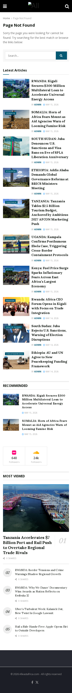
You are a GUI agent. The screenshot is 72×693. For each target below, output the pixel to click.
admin (37, 104)
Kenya (9, 269)
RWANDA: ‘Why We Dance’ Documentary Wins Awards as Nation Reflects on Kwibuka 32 (41, 591)
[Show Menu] (5, 6)
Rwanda (10, 82)
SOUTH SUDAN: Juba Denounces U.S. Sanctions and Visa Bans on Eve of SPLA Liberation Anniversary (49, 148)
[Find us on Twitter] (37, 682)
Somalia (10, 113)
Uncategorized (14, 354)
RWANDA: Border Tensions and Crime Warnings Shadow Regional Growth (39, 572)
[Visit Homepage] (35, 6)
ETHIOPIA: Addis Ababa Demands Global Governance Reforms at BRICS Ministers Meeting (49, 179)
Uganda (10, 238)
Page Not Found (22, 18)
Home (6, 18)
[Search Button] (67, 6)
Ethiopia (11, 171)
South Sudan (13, 140)
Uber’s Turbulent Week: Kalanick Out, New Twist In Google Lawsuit (39, 611)
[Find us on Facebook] (32, 682)
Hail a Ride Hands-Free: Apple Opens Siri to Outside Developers (41, 628)
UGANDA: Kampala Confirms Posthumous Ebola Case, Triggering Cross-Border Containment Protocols (49, 246)
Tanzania (11, 202)
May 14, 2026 (52, 318)
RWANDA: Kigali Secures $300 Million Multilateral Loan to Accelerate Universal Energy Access (48, 90)
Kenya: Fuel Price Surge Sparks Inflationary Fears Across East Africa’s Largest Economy (49, 277)
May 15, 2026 (52, 104)
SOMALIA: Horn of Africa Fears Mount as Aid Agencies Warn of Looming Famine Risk (44, 424)
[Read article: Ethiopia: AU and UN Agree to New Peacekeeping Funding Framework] (16, 359)
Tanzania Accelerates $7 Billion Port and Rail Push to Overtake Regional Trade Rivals (27, 545)
